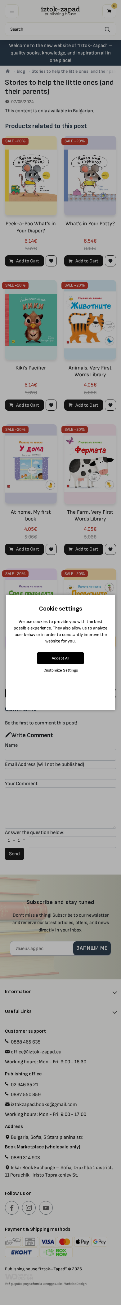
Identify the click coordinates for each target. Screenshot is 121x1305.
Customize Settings (60, 670)
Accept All (60, 658)
